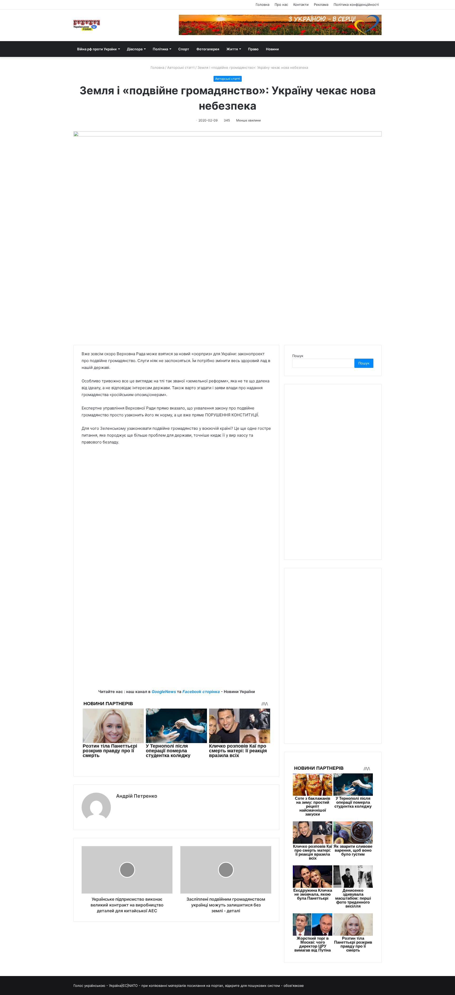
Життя (232, 49)
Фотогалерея (207, 49)
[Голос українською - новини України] (86, 25)
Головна (262, 4)
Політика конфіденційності (356, 4)
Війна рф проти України (97, 49)
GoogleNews (164, 691)
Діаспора (134, 49)
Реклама (321, 4)
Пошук (297, 356)
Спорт (183, 49)
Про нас (281, 4)
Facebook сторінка (201, 691)
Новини (272, 49)
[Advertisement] (176, 651)
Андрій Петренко (136, 796)
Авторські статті (181, 67)
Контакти (301, 4)
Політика (160, 49)
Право (253, 49)
